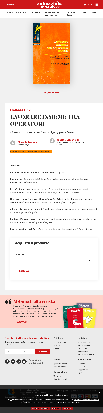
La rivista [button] (35, 12)
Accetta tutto (67, 408)
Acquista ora (51, 92)
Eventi (85, 12)
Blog (94, 12)
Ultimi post (57, 376)
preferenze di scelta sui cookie (68, 402)
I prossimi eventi (60, 363)
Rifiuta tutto (56, 408)
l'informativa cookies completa (86, 399)
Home (10, 12)
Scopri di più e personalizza (40, 408)
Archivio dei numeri (85, 345)
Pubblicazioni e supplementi (52, 13)
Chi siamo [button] (21, 12)
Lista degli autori (84, 348)
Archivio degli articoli (86, 354)
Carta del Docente (71, 13)
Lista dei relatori (59, 366)
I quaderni (82, 366)
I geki (80, 372)
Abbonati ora (83, 351)
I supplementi (83, 369)
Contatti (56, 348)
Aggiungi (24, 271)
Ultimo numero (84, 342)
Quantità (20, 254)
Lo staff (56, 345)
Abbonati (11, 4)
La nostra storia (59, 342)
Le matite (81, 363)
